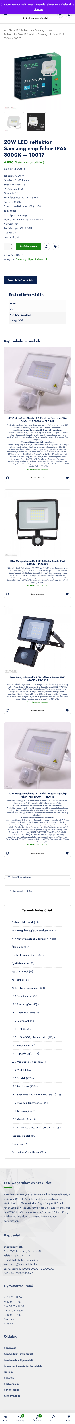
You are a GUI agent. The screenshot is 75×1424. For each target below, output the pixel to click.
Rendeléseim (11, 1389)
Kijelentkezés (12, 1396)
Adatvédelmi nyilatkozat (18, 1354)
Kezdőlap (8, 30)
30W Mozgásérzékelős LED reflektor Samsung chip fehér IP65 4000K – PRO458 (37, 795)
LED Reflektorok (24, 30)
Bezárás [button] (38, 9)
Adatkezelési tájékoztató (18, 1360)
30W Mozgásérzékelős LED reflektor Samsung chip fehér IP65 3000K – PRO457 (37, 420)
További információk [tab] (20, 280)
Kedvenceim (11, 1384)
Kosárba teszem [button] (37, 478)
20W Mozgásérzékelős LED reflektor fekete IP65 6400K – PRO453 (37, 679)
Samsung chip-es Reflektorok (32, 259)
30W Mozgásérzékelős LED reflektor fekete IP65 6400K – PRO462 (37, 563)
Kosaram (9, 1378)
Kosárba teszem (28, 246)
